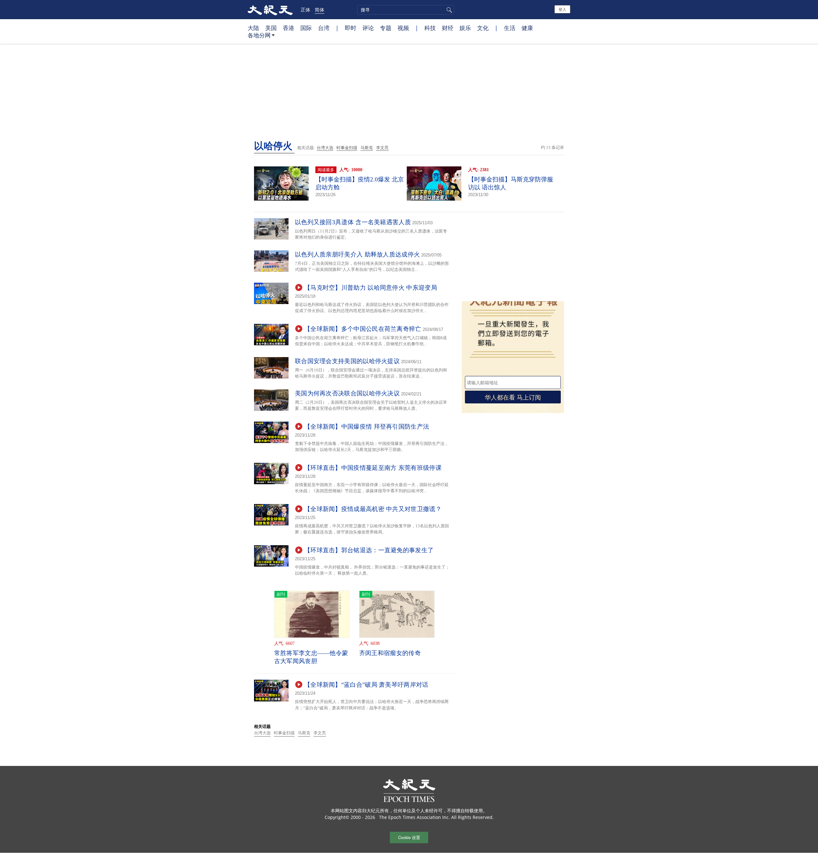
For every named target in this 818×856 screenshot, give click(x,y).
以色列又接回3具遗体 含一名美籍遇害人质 (353, 222)
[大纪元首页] (270, 9)
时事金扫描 (346, 147)
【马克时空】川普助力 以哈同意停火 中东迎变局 (370, 287)
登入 (562, 9)
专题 (385, 28)
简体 (319, 9)
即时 (350, 28)
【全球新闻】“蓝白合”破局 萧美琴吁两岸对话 (366, 684)
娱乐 (465, 28)
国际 (306, 28)
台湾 (323, 28)
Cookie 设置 (409, 837)
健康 (527, 28)
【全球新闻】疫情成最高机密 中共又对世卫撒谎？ (373, 509)
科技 (430, 28)
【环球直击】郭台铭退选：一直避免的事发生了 (369, 550)
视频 (403, 28)
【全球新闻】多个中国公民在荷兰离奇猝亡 (362, 328)
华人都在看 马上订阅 (513, 397)
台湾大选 (325, 147)
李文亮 (382, 147)
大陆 (253, 28)
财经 (447, 28)
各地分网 (259, 35)
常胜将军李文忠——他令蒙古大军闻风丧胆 (311, 657)
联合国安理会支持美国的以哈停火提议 (347, 361)
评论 (368, 28)
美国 (271, 28)
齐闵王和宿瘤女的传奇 (390, 653)
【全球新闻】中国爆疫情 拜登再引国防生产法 (366, 426)
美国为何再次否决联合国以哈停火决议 (347, 393)
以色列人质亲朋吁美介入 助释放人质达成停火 (357, 254)
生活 (509, 28)
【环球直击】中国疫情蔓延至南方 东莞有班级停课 (373, 467)
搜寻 (448, 10)
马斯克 (366, 147)
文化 (483, 28)
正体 (305, 9)
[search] (405, 10)
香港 (288, 28)
